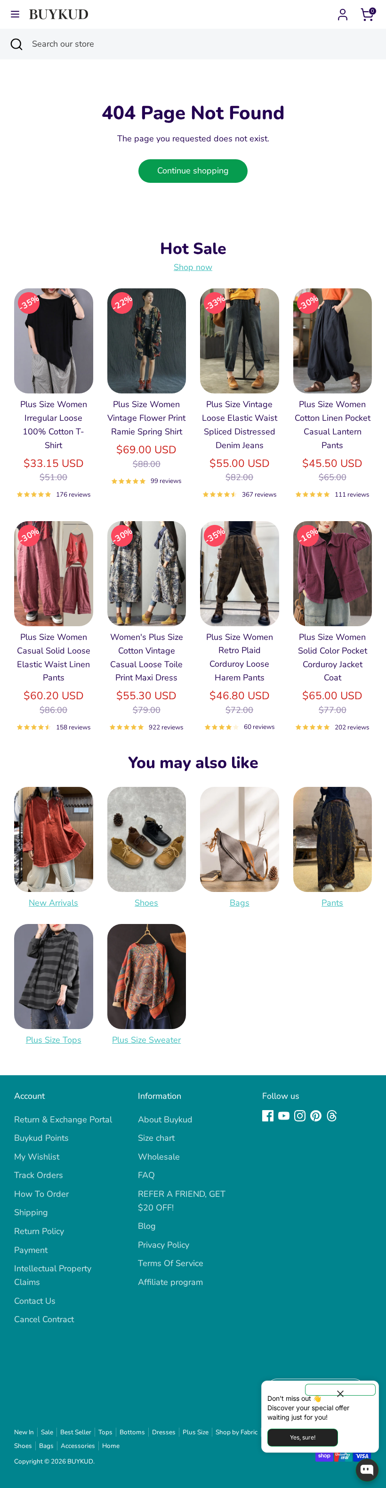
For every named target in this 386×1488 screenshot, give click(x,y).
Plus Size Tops (53, 1040)
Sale (47, 1432)
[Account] (342, 11)
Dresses (164, 1432)
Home (111, 1445)
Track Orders (38, 1175)
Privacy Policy (163, 1245)
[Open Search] (16, 44)
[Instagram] (300, 1115)
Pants (332, 902)
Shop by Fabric (236, 1432)
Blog (147, 1226)
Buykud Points (41, 1138)
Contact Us (35, 1301)
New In (24, 1432)
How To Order (41, 1194)
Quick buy (54, 377)
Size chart (156, 1138)
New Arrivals (53, 902)
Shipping (31, 1212)
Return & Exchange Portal (63, 1119)
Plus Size (196, 1432)
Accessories (78, 1445)
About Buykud (165, 1119)
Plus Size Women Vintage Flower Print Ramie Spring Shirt (146, 418)
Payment (31, 1250)
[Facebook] (267, 1115)
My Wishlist (36, 1156)
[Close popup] (340, 1389)
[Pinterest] (316, 1115)
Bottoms (132, 1432)
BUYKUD (80, 1461)
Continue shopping (193, 170)
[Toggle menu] (15, 14)
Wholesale (159, 1156)
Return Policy (39, 1231)
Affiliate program (170, 1282)
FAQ (146, 1175)
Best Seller (75, 1432)
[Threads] (332, 1115)
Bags (239, 902)
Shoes (146, 902)
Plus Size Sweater (146, 1040)
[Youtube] (284, 1115)
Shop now (193, 267)
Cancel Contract (44, 1319)
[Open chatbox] (367, 1470)
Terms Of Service (170, 1263)
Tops (105, 1432)
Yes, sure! (302, 1437)
